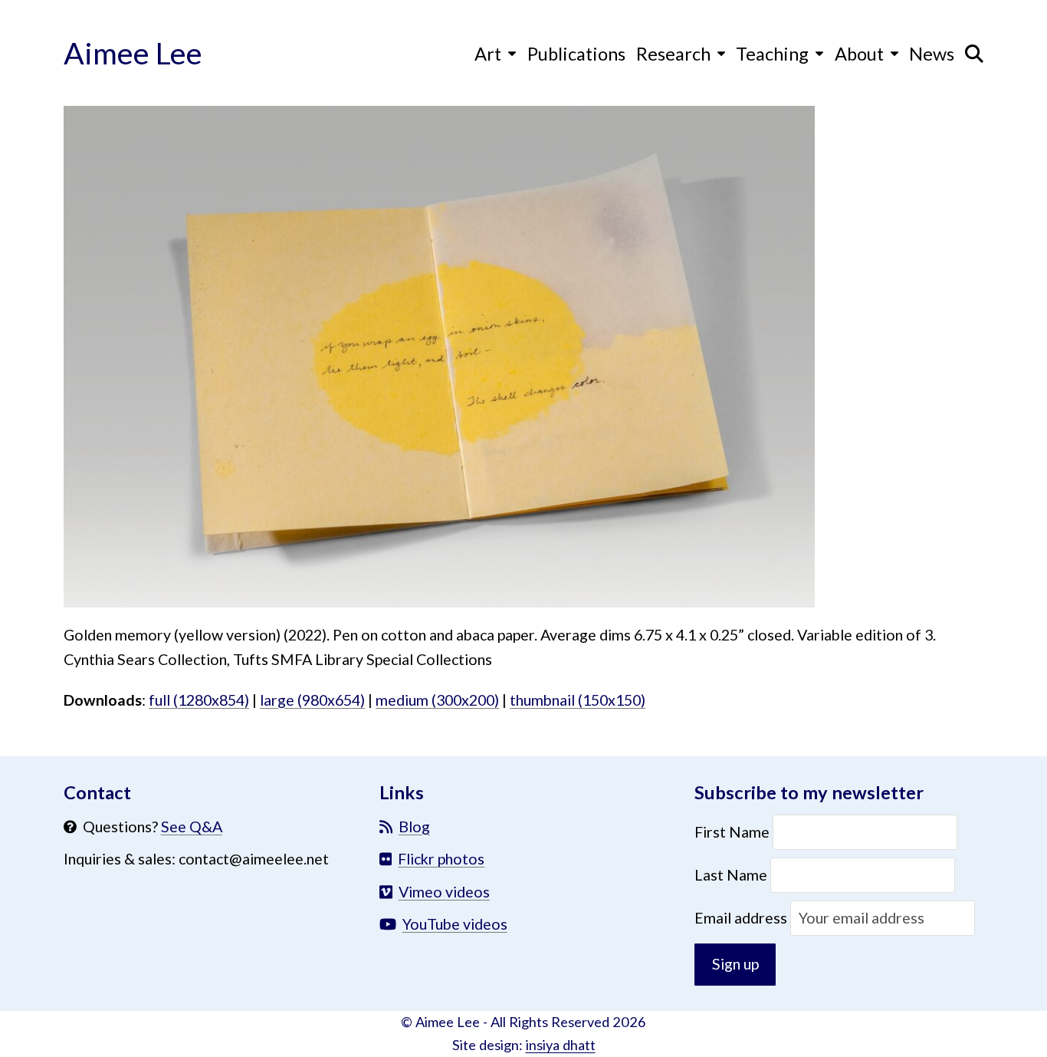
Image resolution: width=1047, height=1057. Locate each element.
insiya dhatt (561, 1044)
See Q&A (191, 826)
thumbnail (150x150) (577, 700)
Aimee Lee (133, 53)
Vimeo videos (444, 892)
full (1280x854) (199, 700)
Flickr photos (441, 859)
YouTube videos (454, 924)
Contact (97, 792)
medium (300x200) (437, 700)
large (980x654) (312, 700)
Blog (414, 826)
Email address (742, 918)
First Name (733, 832)
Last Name (730, 875)
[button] (974, 53)
